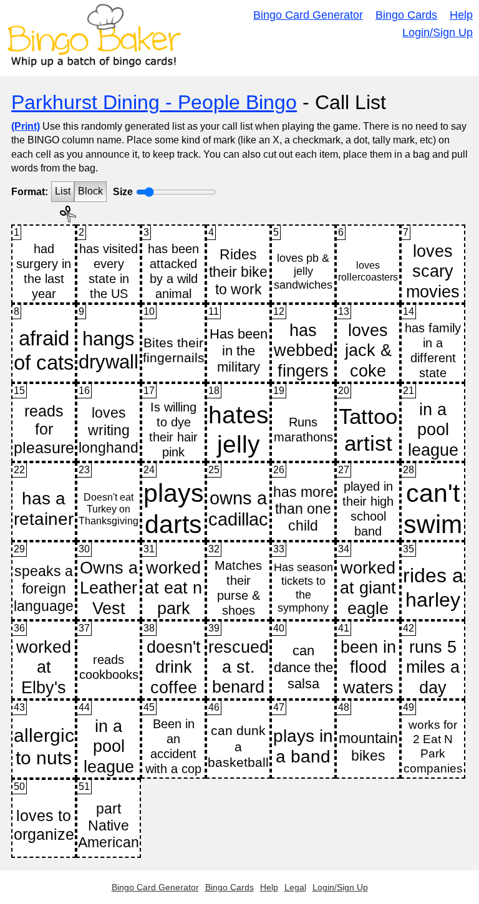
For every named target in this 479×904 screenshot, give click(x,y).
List (62, 191)
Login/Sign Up (437, 32)
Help (461, 15)
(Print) (25, 126)
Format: (29, 191)
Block (90, 191)
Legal (295, 887)
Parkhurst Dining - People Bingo (154, 102)
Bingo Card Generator (308, 15)
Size (123, 191)
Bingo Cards (406, 15)
